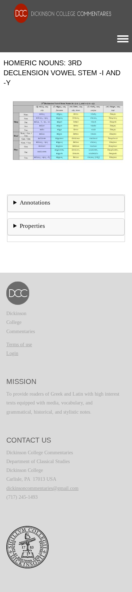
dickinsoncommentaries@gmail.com (42, 488)
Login (12, 353)
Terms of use (19, 344)
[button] (66, 141)
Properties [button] (32, 226)
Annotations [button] (35, 202)
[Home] (59, 13)
